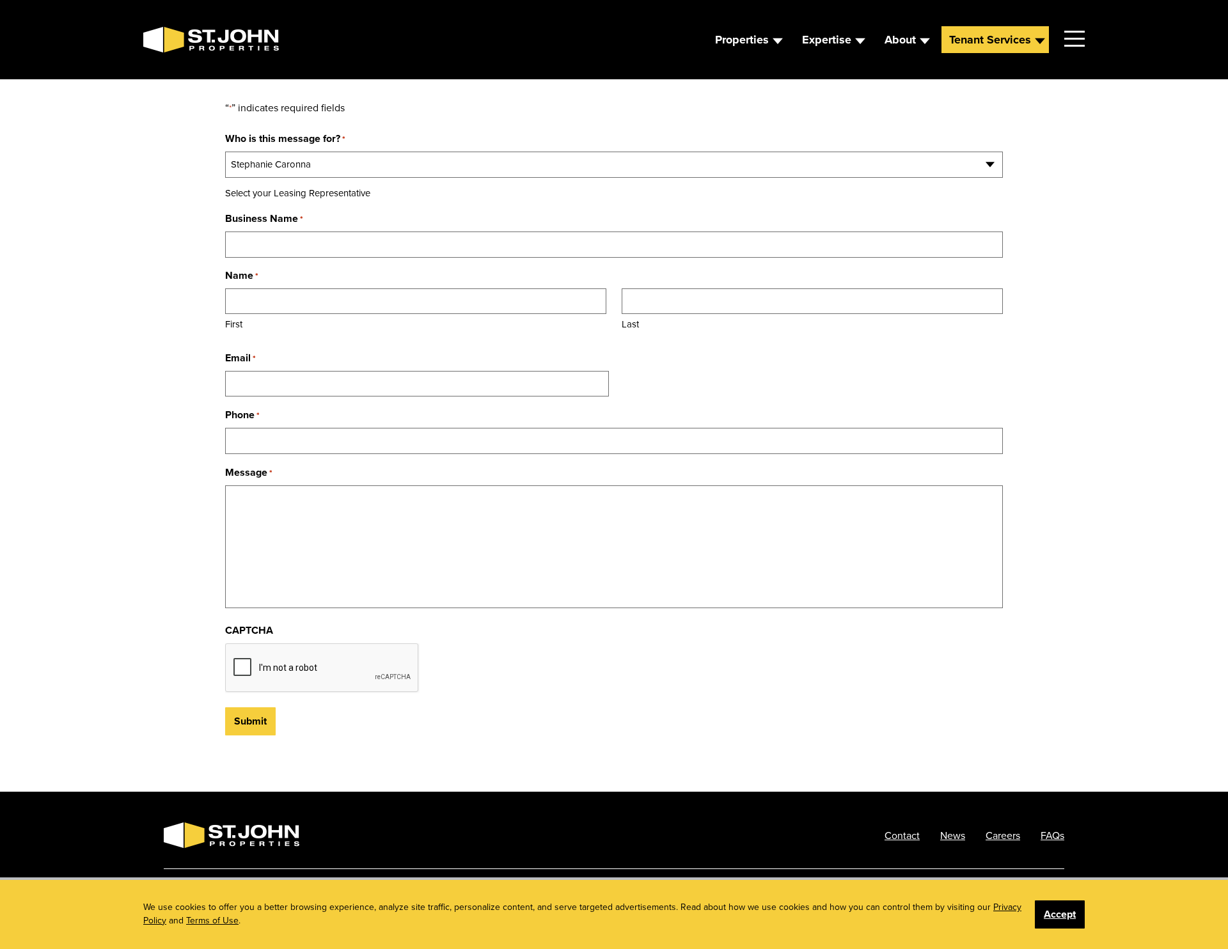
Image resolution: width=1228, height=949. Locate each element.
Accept (1060, 914)
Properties (742, 39)
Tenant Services (990, 39)
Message (248, 472)
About (900, 39)
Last (630, 324)
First (233, 324)
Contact (902, 835)
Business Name (264, 218)
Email (240, 357)
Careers (1003, 835)
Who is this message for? (285, 138)
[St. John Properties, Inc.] (163, 39)
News (952, 835)
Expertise (826, 39)
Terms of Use (212, 920)
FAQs (1052, 835)
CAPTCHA (249, 630)
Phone (242, 414)
